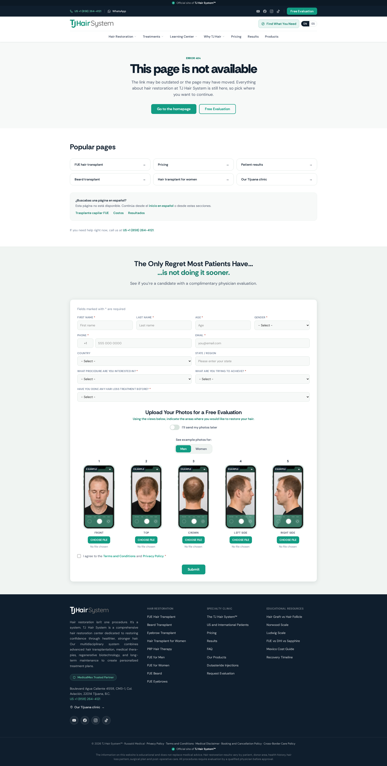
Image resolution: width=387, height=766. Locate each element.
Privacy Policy (153, 556)
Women (201, 449)
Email (200, 335)
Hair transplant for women (193, 179)
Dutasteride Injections (223, 665)
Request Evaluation (220, 673)
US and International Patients (228, 625)
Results (212, 641)
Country (83, 353)
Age (199, 317)
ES (313, 24)
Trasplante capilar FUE (92, 213)
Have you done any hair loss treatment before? (114, 389)
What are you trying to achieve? (220, 371)
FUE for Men (156, 657)
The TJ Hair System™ (222, 617)
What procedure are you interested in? (107, 371)
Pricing (193, 165)
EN (305, 24)
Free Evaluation (302, 11)
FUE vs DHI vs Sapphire (283, 641)
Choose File (99, 540)
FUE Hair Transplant (161, 617)
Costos (118, 213)
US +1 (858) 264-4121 (88, 11)
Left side (240, 533)
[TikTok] (278, 11)
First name (86, 317)
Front (99, 533)
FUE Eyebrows (157, 681)
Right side (288, 533)
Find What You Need (281, 24)
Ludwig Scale (276, 633)
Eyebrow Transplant (161, 633)
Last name (145, 317)
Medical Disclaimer (207, 743)
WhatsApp (119, 11)
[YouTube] (258, 11)
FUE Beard (154, 673)
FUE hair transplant (110, 165)
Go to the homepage (174, 109)
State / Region (205, 353)
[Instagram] (271, 11)
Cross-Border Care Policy (279, 743)
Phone (83, 335)
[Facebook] (265, 11)
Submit (194, 569)
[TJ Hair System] (92, 24)
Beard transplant (110, 179)
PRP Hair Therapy (159, 649)
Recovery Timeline (280, 657)
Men (183, 449)
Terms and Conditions (119, 556)
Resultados (136, 213)
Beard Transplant (159, 625)
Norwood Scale (277, 625)
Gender (260, 317)
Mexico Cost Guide (280, 649)
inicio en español (161, 206)
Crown (193, 533)
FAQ (210, 649)
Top (146, 533)
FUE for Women (158, 665)
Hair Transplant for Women (166, 641)
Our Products (216, 657)
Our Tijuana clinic (276, 179)
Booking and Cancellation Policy (241, 743)
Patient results (276, 165)
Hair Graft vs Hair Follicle (284, 617)
